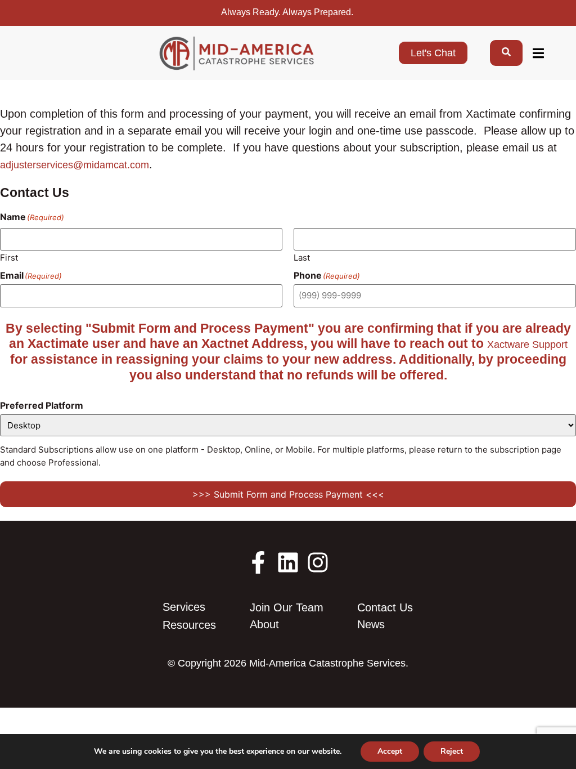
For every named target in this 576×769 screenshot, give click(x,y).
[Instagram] (317, 562)
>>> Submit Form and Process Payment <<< (288, 494)
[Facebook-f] (258, 562)
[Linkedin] (288, 562)
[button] (538, 53)
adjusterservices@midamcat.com (74, 165)
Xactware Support (527, 344)
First (9, 257)
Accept (389, 751)
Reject (451, 751)
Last (302, 257)
